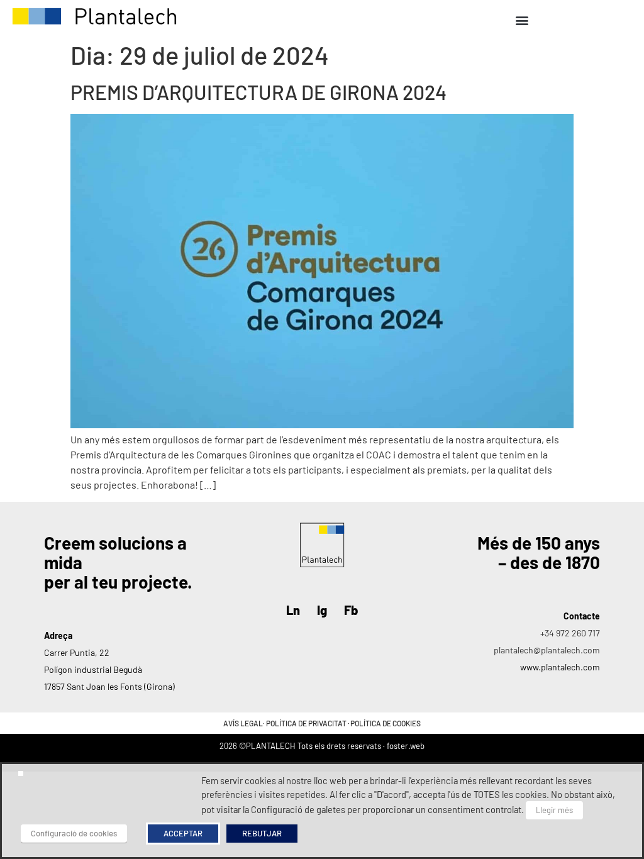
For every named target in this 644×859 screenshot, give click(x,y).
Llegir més (554, 810)
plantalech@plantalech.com (547, 650)
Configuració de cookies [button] (74, 833)
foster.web (406, 746)
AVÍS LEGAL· (244, 723)
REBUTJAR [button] (262, 833)
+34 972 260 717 (570, 633)
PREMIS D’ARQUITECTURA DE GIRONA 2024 (258, 92)
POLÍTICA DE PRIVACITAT (306, 723)
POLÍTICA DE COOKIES (385, 723)
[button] (521, 19)
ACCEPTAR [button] (183, 833)
